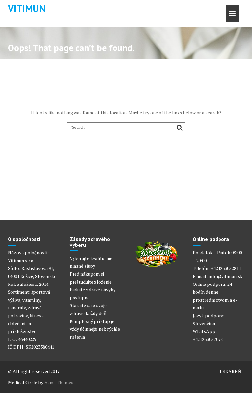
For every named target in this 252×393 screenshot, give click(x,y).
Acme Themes (58, 382)
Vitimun (27, 8)
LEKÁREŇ (230, 371)
